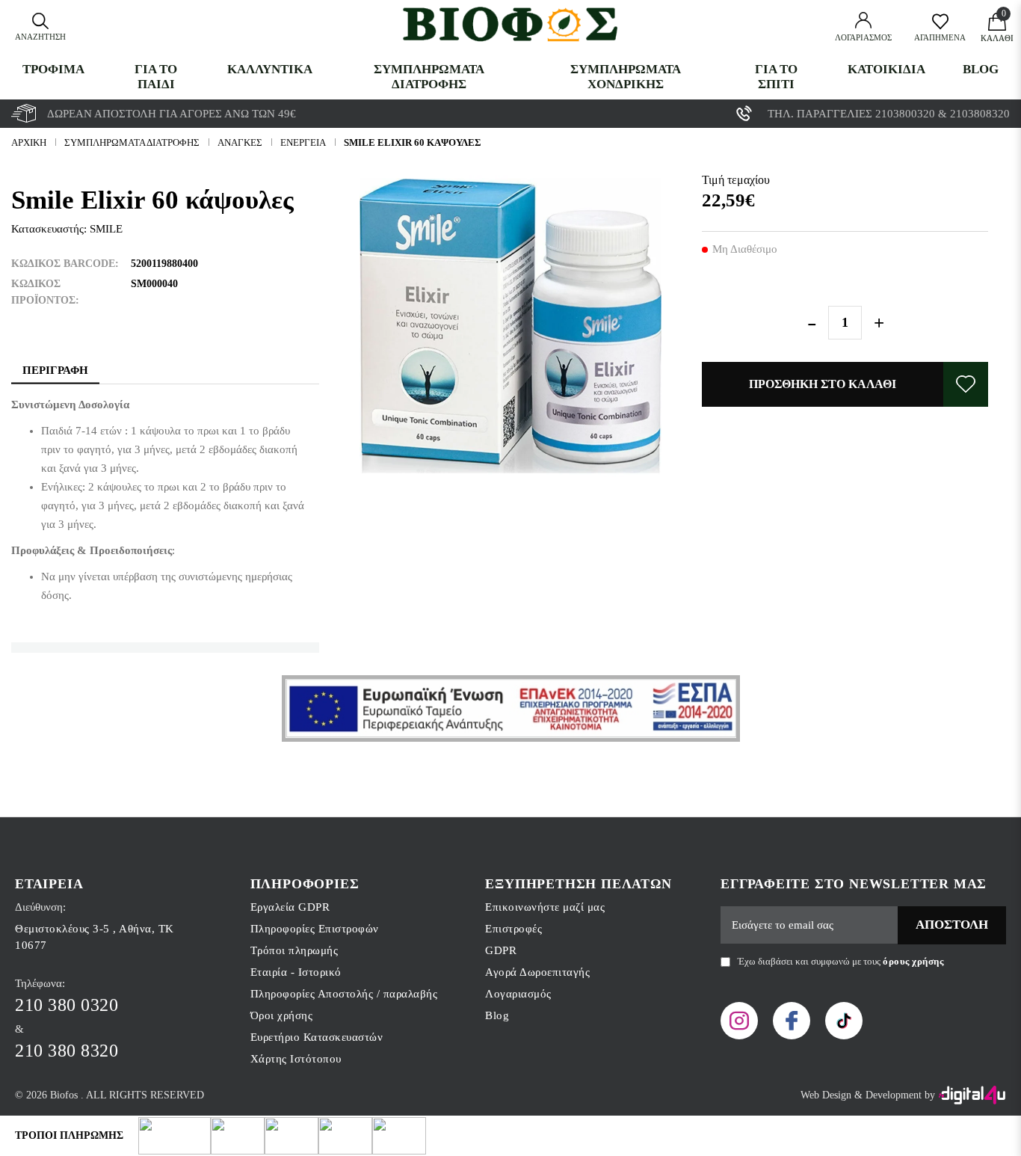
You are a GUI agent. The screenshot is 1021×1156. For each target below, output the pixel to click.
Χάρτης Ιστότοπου (296, 1059)
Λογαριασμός (518, 994)
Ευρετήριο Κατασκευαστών (316, 1037)
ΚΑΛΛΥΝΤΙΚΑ (269, 69)
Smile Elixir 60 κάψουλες (412, 142)
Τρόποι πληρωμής (294, 950)
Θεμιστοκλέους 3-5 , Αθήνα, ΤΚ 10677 (94, 937)
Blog (981, 69)
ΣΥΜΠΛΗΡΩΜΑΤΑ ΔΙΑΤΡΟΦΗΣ (429, 76)
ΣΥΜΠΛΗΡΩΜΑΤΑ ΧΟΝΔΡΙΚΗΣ (625, 76)
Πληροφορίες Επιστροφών (314, 929)
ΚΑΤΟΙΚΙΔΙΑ (886, 69)
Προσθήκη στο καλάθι (822, 384)
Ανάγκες (240, 142)
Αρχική (28, 142)
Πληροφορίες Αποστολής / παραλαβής (344, 994)
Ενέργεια (303, 142)
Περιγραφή (55, 370)
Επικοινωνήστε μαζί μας (545, 907)
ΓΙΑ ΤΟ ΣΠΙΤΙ (776, 76)
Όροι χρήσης (281, 1015)
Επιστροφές (513, 929)
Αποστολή (952, 924)
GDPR (500, 950)
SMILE (106, 229)
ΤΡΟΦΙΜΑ (53, 69)
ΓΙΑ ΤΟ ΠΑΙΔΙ (156, 76)
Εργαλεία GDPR (290, 907)
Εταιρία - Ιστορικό (296, 972)
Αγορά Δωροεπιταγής (537, 972)
